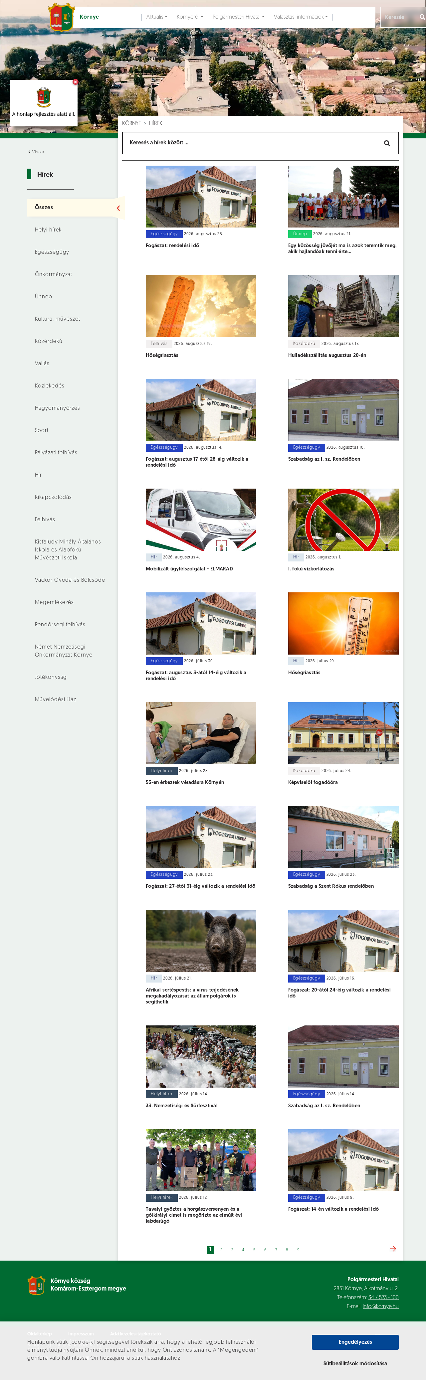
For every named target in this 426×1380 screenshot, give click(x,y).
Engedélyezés (355, 1342)
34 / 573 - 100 (383, 1298)
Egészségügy (52, 252)
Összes (44, 208)
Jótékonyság (51, 677)
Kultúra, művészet (57, 319)
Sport (42, 430)
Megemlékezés (54, 602)
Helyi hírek (48, 230)
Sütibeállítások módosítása (355, 1364)
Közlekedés (50, 386)
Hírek (155, 123)
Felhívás (45, 520)
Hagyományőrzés (57, 408)
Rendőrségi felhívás (60, 625)
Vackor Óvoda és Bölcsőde (70, 580)
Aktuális (154, 17)
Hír (38, 475)
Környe (131, 123)
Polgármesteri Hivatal (237, 17)
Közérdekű (49, 341)
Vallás (42, 364)
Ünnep (43, 297)
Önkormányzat (54, 274)
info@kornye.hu (381, 1306)
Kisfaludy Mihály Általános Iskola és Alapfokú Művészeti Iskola (68, 550)
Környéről (188, 17)
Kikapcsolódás (53, 497)
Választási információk (299, 17)
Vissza (37, 152)
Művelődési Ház (55, 699)
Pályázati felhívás (56, 453)
